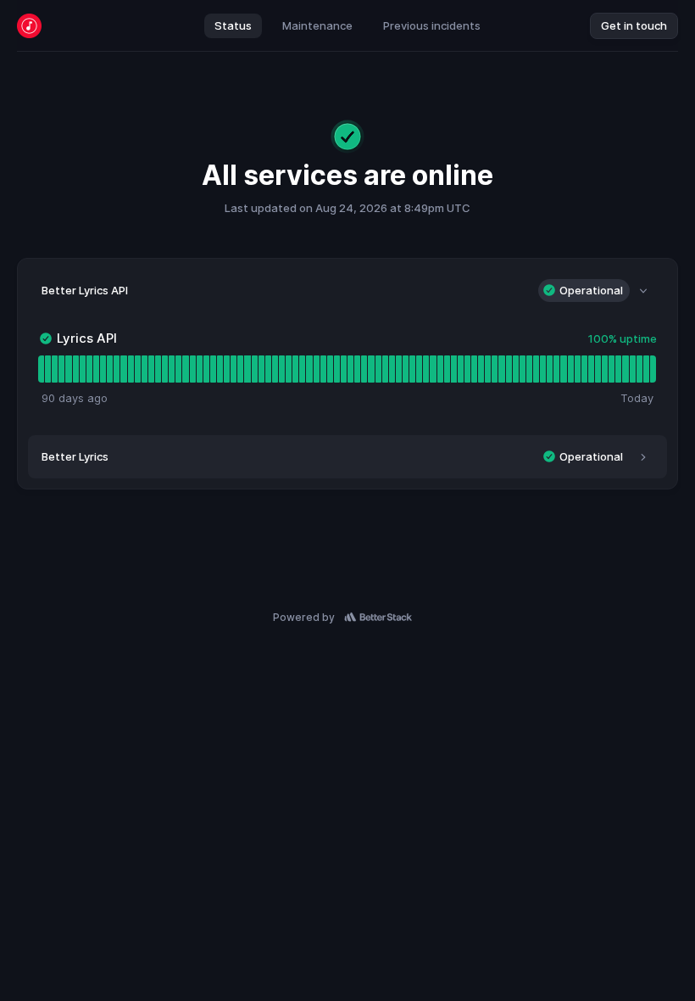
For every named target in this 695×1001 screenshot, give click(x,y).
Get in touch (634, 25)
